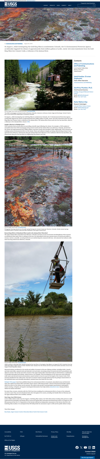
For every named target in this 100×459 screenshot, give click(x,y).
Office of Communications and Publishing (84, 65)
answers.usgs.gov (90, 453)
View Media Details (31, 111)
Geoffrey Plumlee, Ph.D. (83, 88)
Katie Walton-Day (80, 102)
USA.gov (22, 436)
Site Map (69, 432)
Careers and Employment (54, 437)
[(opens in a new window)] (77, 447)
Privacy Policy (54, 432)
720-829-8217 (82, 109)
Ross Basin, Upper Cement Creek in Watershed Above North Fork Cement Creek (26, 412)
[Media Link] (38, 85)
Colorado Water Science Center (82, 106)
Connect (64, 5)
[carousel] (50, 24)
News (58, 5)
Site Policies (39, 432)
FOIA (21, 432)
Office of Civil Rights (10, 440)
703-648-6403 (82, 96)
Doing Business (70, 436)
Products (52, 5)
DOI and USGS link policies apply (87, 432)
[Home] (11, 6)
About (69, 5)
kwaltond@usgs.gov (83, 107)
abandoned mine (54, 387)
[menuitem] (46, 4)
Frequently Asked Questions (88, 3)
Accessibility (8, 432)
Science (46, 5)
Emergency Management (85, 437)
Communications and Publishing (14, 43)
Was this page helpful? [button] (87, 457)
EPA (28, 121)
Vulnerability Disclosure (42, 436)
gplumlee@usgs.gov (83, 95)
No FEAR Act (8, 436)
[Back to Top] (95, 454)
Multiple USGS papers (10, 382)
